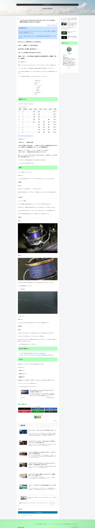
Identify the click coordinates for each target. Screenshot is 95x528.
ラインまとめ (44, 76)
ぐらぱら (69, 53)
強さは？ (38, 90)
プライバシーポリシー (51, 523)
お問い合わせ (45, 523)
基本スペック (37, 82)
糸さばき (38, 87)
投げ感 (39, 86)
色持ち (38, 89)
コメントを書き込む (37, 512)
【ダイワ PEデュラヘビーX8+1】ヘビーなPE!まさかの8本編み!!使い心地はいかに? (37, 355)
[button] (50, 411)
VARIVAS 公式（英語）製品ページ (27, 135)
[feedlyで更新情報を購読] (38, 417)
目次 (36, 80)
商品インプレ (25, 404)
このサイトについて (59, 523)
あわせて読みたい (38, 92)
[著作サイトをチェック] (35, 417)
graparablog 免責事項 (38, 523)
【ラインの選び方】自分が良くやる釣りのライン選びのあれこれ (33, 353)
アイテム (20, 404)
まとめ (36, 94)
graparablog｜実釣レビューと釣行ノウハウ (71, 523)
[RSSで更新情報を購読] (40, 417)
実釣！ (36, 84)
